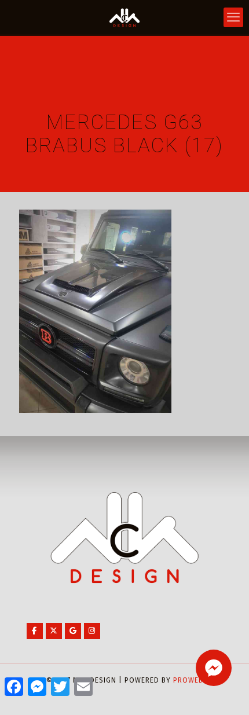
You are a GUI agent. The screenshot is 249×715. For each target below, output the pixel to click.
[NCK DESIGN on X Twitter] (54, 631)
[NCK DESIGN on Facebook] (35, 631)
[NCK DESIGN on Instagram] (92, 631)
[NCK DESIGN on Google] (73, 631)
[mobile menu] (233, 17)
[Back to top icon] (225, 691)
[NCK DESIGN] (124, 17)
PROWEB (188, 680)
